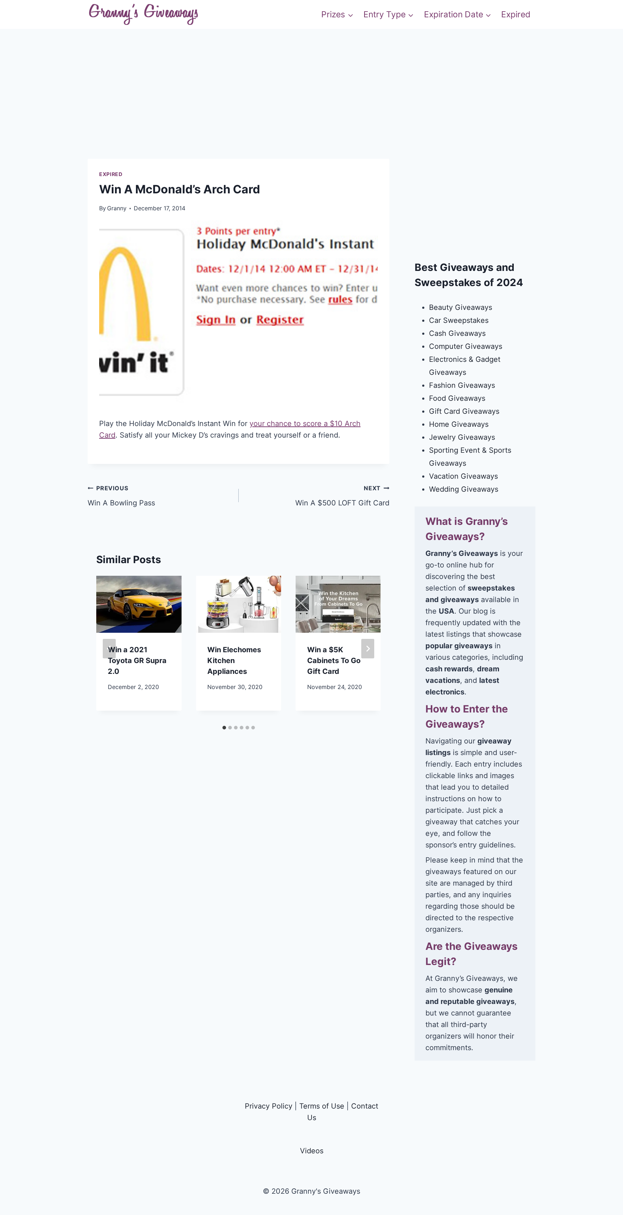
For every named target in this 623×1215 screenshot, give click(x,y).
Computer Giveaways (465, 346)
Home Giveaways (459, 424)
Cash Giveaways (457, 333)
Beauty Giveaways (460, 307)
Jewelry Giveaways (462, 437)
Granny (117, 208)
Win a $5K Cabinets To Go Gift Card (334, 660)
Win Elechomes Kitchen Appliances (234, 660)
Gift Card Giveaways (464, 411)
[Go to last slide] (109, 648)
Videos (311, 1150)
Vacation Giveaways (463, 476)
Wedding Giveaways (463, 489)
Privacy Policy (268, 1106)
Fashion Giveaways (462, 385)
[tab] (224, 727)
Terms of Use (321, 1106)
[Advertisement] (311, 108)
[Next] (367, 648)
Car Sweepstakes (459, 320)
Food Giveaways (457, 398)
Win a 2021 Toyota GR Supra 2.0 (137, 660)
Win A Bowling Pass (121, 495)
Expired (515, 14)
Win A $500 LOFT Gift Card (342, 495)
